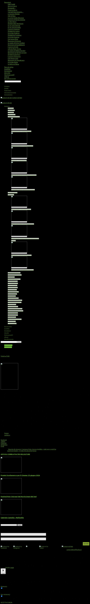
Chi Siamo (6, 86)
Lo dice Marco (12, 22)
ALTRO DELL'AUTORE (22, 454)
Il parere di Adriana (14, 29)
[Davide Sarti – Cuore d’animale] (19, 158)
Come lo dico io (12, 10)
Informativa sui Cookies (10, 92)
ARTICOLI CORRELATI (8, 454)
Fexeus (6, 433)
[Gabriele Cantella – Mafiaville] (11, 514)
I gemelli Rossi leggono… (15, 12)
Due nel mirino (8, 67)
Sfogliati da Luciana (14, 31)
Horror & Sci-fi (12, 6)
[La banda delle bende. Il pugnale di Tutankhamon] (19, 173)
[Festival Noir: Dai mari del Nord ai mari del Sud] (11, 493)
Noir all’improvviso (10, 78)
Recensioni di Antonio (14, 41)
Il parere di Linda (13, 47)
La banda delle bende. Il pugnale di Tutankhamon (23, 175)
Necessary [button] (4, 586)
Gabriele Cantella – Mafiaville (12, 518)
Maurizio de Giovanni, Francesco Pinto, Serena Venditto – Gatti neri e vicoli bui (32, 449)
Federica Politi (5, 356)
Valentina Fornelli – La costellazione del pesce (22, 270)
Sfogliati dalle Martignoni (15, 23)
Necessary (6, 588)
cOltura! (6, 77)
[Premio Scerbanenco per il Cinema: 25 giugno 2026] (11, 472)
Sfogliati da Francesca (14, 35)
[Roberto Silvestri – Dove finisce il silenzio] (19, 207)
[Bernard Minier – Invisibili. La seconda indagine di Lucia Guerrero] (19, 236)
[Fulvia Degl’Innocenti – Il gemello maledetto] (19, 143)
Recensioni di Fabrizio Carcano (17, 52)
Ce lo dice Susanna (13, 37)
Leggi (12, 567)
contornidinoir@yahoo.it (74, 549)
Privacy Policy (7, 90)
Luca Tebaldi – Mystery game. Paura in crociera (23, 189)
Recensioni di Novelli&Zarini (16, 45)
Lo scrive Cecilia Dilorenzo (16, 18)
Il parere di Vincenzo (14, 56)
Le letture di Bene (13, 64)
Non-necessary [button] (5, 594)
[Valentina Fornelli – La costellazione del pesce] (19, 267)
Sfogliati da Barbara (14, 54)
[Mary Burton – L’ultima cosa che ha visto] (19, 253)
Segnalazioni (8, 71)
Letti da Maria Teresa (14, 49)
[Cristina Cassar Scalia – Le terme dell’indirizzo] (19, 222)
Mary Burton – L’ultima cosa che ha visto (21, 255)
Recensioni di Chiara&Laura (16, 60)
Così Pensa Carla (13, 58)
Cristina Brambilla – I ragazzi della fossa (21, 131)
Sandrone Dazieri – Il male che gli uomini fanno (21, 451)
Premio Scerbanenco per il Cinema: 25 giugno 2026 (20, 475)
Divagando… (12, 8)
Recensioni (7, 2)
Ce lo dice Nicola (13, 62)
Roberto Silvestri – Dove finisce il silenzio (21, 209)
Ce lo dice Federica (13, 33)
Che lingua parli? (9, 75)
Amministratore (8, 94)
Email (3, 536)
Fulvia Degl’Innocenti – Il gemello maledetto (22, 146)
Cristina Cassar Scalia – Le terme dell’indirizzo (22, 224)
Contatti (6, 88)
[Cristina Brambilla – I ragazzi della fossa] (19, 129)
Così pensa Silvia (13, 39)
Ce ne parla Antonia (14, 25)
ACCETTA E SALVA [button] (6, 602)
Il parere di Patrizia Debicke (16, 20)
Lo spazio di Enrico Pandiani (16, 43)
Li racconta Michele (14, 14)
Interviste (7, 73)
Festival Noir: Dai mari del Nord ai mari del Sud (18, 497)
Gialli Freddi (11, 4)
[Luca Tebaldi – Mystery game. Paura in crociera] (19, 187)
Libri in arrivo (8, 345)
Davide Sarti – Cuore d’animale (19, 160)
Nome (3, 532)
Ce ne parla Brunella (14, 27)
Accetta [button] (7, 567)
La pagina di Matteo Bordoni (16, 51)
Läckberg (7, 435)
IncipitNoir (7, 69)
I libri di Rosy (12, 16)
